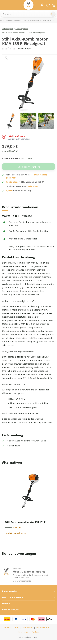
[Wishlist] (48, 5)
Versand (7, 627)
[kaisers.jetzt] (28, 5)
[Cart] (53, 5)
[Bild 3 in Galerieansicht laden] (46, 121)
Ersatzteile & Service (12, 597)
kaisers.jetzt (7, 28)
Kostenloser (13, 182)
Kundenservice (9, 591)
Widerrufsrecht (42, 627)
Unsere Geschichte (22, 581)
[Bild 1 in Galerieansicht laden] (11, 121)
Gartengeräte (21, 28)
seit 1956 (33, 186)
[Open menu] (3, 5)
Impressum (23, 632)
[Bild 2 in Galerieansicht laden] (28, 121)
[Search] (53, 14)
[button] (9, 48)
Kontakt (35, 632)
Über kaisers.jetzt (11, 610)
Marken (6, 603)
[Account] (42, 5)
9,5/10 (9, 190)
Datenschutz (27, 627)
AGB (17, 627)
